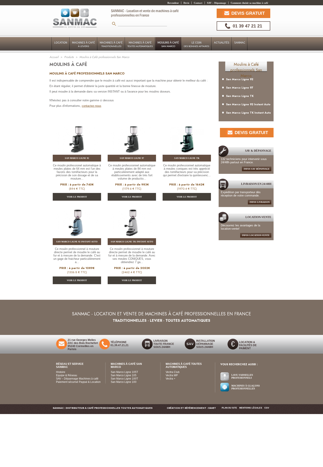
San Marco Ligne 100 (123, 381)
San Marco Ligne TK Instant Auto (248, 113)
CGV (266, 408)
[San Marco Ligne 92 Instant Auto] (77, 224)
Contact (198, 3)
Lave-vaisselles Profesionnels (242, 376)
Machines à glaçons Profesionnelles (245, 387)
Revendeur (173, 3)
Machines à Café (83, 44)
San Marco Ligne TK (240, 96)
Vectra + (170, 378)
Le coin (196, 44)
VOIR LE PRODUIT (77, 197)
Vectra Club (173, 372)
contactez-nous (91, 105)
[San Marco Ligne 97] (132, 140)
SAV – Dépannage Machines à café (77, 378)
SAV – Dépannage (216, 3)
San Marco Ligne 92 (239, 79)
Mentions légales (250, 408)
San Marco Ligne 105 (123, 375)
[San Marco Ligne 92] (77, 140)
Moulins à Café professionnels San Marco (246, 70)
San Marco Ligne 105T (124, 372)
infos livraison (260, 202)
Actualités (221, 42)
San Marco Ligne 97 (239, 88)
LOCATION (60, 42)
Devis (186, 3)
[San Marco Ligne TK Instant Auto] (132, 224)
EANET (212, 408)
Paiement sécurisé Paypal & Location (78, 381)
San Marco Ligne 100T (124, 378)
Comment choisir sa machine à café (249, 3)
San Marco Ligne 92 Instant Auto (248, 104)
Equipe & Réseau (66, 375)
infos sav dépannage (257, 169)
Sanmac (239, 42)
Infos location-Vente (256, 235)
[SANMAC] (75, 19)
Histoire (60, 372)
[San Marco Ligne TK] (187, 140)
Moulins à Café (168, 44)
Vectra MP (172, 375)
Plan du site (229, 408)
